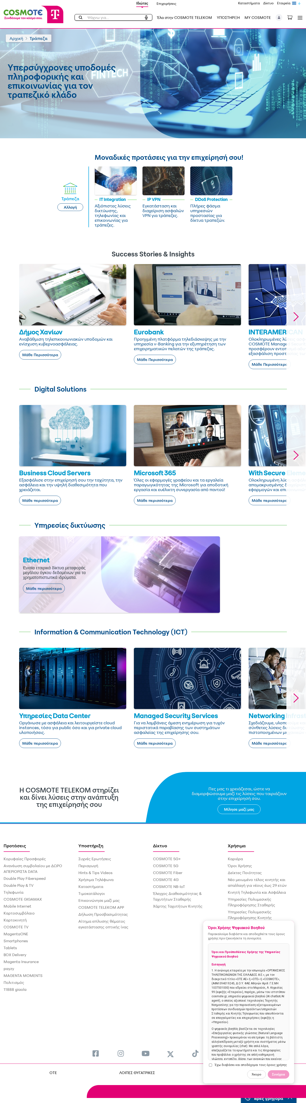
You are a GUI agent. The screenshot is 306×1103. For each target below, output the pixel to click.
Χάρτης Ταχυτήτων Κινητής (177, 906)
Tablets (10, 947)
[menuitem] (96, 1053)
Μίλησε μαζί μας (239, 809)
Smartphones (16, 940)
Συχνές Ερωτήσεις (94, 858)
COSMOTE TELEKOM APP (101, 907)
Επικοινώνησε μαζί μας (99, 900)
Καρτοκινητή (15, 920)
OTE (53, 1072)
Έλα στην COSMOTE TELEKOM (184, 17)
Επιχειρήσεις (166, 3)
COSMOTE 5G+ (167, 858)
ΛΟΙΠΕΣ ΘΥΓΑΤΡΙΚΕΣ (137, 1072)
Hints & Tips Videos (95, 872)
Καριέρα (235, 858)
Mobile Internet (17, 906)
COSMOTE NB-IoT (169, 886)
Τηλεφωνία (13, 892)
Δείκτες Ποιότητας (245, 872)
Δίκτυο (268, 3)
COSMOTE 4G (166, 879)
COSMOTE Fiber (167, 872)
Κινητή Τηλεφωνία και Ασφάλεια (257, 892)
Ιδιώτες (142, 3)
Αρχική (16, 38)
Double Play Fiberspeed (25, 878)
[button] (279, 17)
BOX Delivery (15, 954)
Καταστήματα (249, 3)
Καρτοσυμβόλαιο (19, 913)
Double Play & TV (18, 885)
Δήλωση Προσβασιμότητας (103, 914)
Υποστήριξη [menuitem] (90, 845)
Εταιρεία (283, 3)
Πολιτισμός (14, 982)
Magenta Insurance (21, 961)
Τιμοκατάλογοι (91, 893)
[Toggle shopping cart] (292, 17)
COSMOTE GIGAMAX (23, 899)
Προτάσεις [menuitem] (15, 845)
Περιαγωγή (88, 865)
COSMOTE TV (16, 927)
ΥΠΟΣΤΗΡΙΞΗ (228, 17)
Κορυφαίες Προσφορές (25, 858)
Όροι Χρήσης (240, 865)
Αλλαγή (70, 207)
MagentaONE (16, 933)
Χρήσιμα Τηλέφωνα (96, 879)
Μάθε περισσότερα (40, 500)
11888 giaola (15, 989)
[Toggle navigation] (299, 17)
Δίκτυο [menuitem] (160, 845)
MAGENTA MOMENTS (23, 975)
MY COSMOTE (258, 17)
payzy (9, 968)
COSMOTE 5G (165, 865)
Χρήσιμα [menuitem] (237, 845)
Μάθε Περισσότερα (40, 354)
